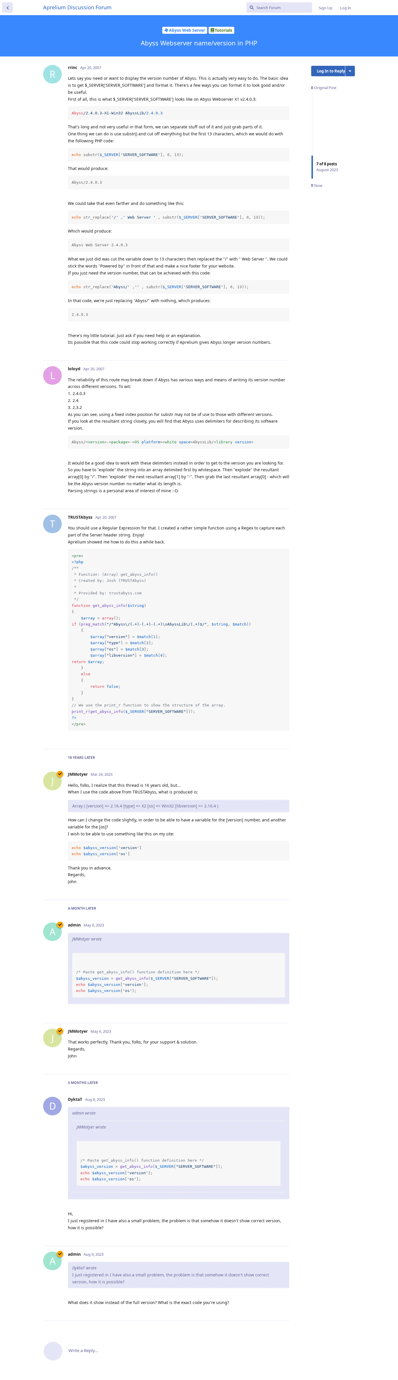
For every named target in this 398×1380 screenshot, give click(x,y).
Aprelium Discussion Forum (77, 7)
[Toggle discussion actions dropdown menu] (350, 71)
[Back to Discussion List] (7, 7)
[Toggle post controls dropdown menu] (284, 349)
